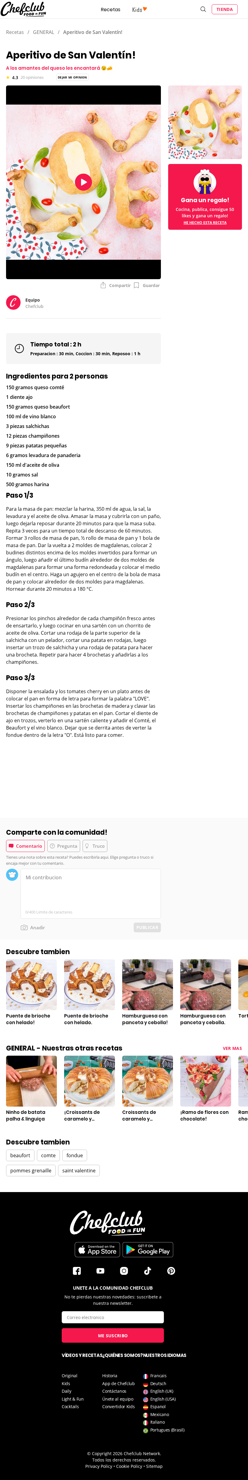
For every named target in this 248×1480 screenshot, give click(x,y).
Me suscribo (113, 1335)
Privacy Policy (98, 1466)
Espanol (158, 1406)
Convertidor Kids (118, 1406)
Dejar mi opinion (72, 77)
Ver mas (232, 1048)
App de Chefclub (118, 1383)
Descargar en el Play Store (147, 1249)
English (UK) (161, 1391)
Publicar (147, 927)
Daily (66, 1391)
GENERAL (43, 32)
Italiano (157, 1422)
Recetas (110, 9)
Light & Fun (73, 1399)
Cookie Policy (129, 1466)
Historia (109, 1375)
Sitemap (154, 1466)
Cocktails (70, 1406)
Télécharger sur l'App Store (97, 1249)
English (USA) (163, 1399)
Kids (66, 1383)
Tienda (225, 9)
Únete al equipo (117, 1399)
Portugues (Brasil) (167, 1430)
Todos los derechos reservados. (124, 1460)
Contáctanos (114, 1391)
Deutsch (158, 1383)
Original (69, 1375)
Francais (158, 1375)
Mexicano (159, 1414)
